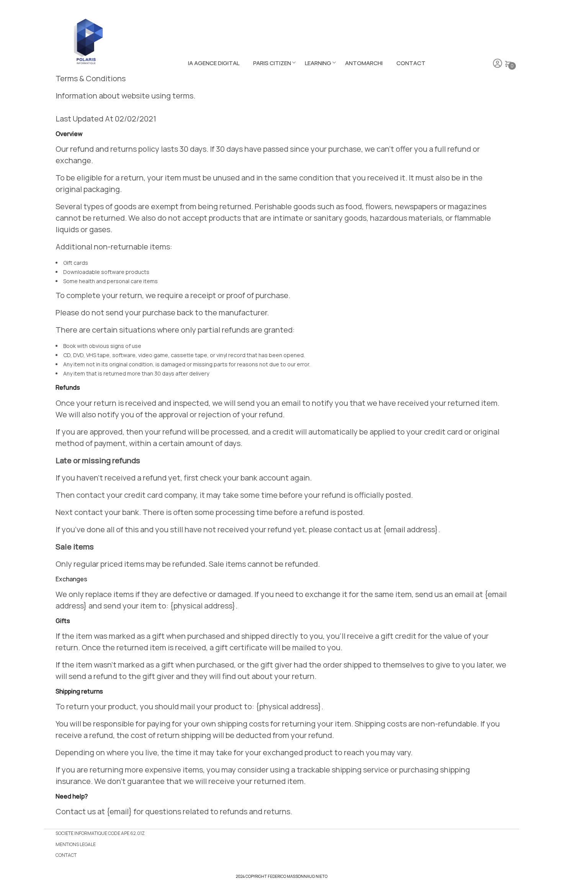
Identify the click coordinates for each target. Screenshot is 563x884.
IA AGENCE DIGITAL (213, 63)
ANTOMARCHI (364, 63)
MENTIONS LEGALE (76, 844)
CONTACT (411, 63)
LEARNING (318, 63)
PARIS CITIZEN (272, 63)
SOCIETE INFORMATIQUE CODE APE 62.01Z (100, 833)
